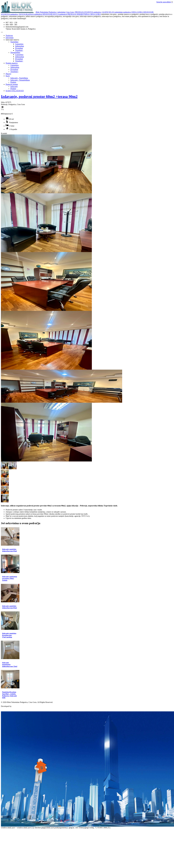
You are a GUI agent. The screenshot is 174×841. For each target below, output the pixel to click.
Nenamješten (15, 52)
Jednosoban (19, 46)
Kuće (8, 76)
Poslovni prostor (12, 84)
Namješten (14, 42)
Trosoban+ (19, 50)
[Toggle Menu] (2, 32)
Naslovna (9, 35)
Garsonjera (19, 44)
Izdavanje (14, 86)
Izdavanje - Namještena (19, 78)
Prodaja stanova (12, 63)
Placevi (8, 74)
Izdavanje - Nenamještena (20, 80)
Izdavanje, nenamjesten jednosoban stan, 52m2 (9, 664)
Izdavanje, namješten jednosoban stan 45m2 (9, 550)
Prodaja (13, 82)
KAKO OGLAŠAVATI (15, 91)
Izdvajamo (9, 38)
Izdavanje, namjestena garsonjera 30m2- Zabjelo (9, 578)
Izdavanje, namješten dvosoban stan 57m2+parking (9, 635)
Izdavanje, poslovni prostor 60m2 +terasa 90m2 (39, 96)
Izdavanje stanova (12, 40)
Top (2, 710)
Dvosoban (19, 48)
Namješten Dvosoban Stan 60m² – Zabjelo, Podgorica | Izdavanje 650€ (9, 695)
